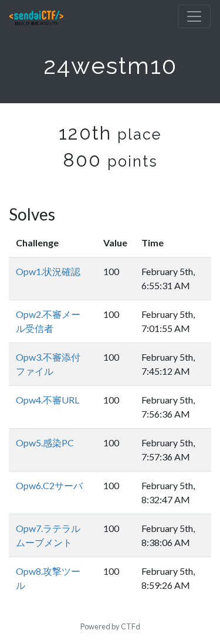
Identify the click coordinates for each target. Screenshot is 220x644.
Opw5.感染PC (45, 442)
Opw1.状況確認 (48, 271)
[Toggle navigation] (194, 16)
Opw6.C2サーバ (49, 485)
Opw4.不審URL (47, 399)
